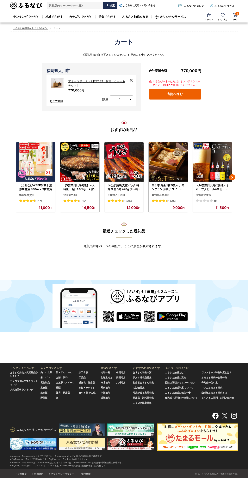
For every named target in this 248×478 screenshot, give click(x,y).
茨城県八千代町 (116, 195)
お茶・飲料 (62, 377)
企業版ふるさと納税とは (214, 392)
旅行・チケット (87, 387)
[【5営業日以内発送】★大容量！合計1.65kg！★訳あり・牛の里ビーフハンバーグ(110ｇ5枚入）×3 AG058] (79, 162)
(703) (173, 200)
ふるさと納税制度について (179, 387)
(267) (129, 200)
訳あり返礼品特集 (142, 377)
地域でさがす (54, 16)
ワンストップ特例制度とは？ (217, 372)
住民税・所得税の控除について (181, 397)
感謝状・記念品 (87, 382)
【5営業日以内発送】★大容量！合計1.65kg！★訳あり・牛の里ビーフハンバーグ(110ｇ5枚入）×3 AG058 (79, 187)
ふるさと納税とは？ (175, 372)
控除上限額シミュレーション (180, 382)
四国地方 (121, 377)
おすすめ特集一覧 (142, 372)
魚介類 (43, 392)
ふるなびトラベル (225, 5)
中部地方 (105, 392)
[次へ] (232, 177)
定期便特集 (139, 387)
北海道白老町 (70, 195)
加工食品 (83, 372)
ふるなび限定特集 (142, 402)
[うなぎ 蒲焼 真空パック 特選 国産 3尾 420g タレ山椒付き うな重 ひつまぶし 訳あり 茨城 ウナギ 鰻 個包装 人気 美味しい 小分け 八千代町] (124, 162)
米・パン (45, 377)
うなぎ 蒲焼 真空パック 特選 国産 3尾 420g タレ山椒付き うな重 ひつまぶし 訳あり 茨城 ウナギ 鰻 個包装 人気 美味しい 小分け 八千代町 (124, 187)
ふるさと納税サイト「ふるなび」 (30, 28)
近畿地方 (105, 397)
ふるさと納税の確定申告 (178, 392)
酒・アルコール (64, 372)
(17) (39, 200)
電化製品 (45, 382)
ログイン (209, 19)
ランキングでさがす (26, 16)
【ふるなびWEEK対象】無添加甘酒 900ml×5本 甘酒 (35, 187)
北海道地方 (106, 377)
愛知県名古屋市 (160, 195)
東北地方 (105, 382)
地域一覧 (105, 372)
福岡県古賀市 (26, 195)
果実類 (43, 387)
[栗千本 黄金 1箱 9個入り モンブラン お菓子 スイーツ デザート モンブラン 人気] (168, 162)
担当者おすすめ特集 (143, 382)
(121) (84, 200)
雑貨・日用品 (63, 392)
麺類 (58, 387)
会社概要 (22, 473)
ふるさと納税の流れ (175, 377)
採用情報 (86, 473)
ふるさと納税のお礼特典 (214, 377)
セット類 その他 (87, 392)
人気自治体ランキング (21, 389)
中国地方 (121, 372)
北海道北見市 (203, 195)
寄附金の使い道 (210, 382)
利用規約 (38, 473)
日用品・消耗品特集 (143, 397)
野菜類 (43, 397)
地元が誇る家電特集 (143, 392)
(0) (216, 200)
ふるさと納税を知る (135, 16)
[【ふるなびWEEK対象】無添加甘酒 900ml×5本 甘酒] (35, 162)
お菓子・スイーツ (65, 382)
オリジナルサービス (173, 16)
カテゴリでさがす (80, 16)
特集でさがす (107, 16)
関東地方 (105, 387)
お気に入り (222, 19)
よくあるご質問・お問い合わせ (139, 5)
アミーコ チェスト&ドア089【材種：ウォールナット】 (96, 83)
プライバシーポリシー (62, 473)
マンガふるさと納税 (212, 387)
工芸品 (82, 377)
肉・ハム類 (46, 372)
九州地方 (121, 382)
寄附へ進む (175, 94)
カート (235, 16)
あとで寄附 (56, 101)
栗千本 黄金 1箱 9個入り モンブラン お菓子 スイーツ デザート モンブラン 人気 (168, 187)
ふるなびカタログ (194, 5)
